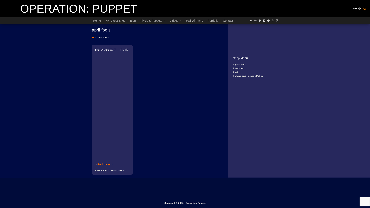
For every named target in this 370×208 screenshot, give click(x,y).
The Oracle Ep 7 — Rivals (111, 49)
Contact (228, 20)
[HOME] (93, 38)
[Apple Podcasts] (273, 20)
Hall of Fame (194, 20)
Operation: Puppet (78, 8)
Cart (235, 72)
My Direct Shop (115, 20)
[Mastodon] (260, 20)
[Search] (364, 9)
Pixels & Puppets (151, 20)
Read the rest (105, 164)
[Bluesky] (255, 20)
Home (97, 20)
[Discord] (251, 20)
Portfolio (213, 20)
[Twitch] (277, 20)
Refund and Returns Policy (248, 75)
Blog (133, 20)
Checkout (238, 68)
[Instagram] (268, 20)
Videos (174, 20)
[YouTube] (264, 20)
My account (239, 64)
